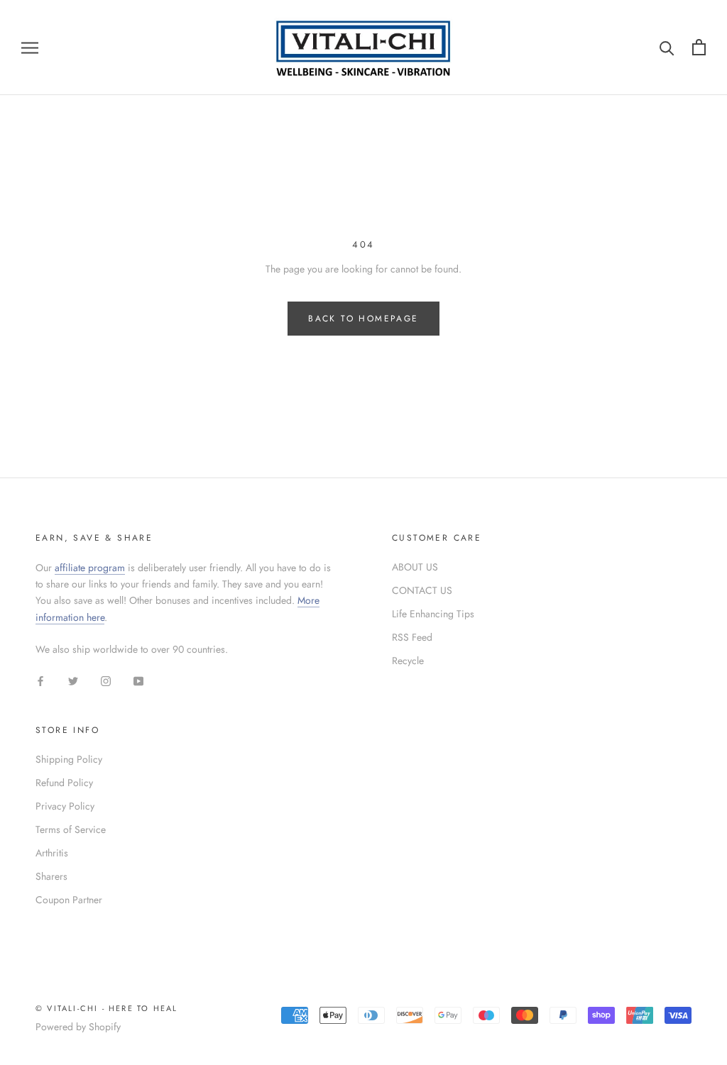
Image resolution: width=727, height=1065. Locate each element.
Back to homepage (363, 318)
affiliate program (90, 568)
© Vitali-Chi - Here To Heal (106, 1008)
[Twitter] (73, 680)
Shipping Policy (68, 759)
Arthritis (51, 853)
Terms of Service (70, 829)
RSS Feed (412, 637)
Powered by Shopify (78, 1027)
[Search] (667, 47)
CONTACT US (422, 590)
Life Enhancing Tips (433, 614)
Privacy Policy (64, 806)
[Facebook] (40, 680)
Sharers (51, 876)
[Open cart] (699, 47)
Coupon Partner (68, 900)
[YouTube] (138, 680)
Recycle (408, 660)
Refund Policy (64, 783)
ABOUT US (415, 567)
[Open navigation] (29, 47)
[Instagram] (106, 680)
